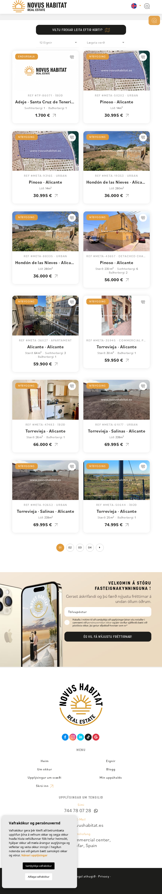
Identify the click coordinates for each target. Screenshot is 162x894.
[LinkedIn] (80, 737)
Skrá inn (42, 786)
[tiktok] (88, 737)
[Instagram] (72, 737)
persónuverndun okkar (99, 622)
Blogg (110, 769)
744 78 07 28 (77, 810)
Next (75, 72)
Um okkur (44, 769)
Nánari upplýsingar (34, 855)
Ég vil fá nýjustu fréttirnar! (108, 637)
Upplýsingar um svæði (44, 777)
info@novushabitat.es (81, 825)
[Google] (95, 737)
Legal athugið (85, 876)
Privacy (103, 876)
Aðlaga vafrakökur (38, 876)
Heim (45, 761)
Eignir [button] (110, 761)
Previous (16, 72)
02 (70, 547)
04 (90, 547)
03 (80, 547)
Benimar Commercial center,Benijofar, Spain (81, 842)
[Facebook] (65, 737)
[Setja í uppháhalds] (72, 57)
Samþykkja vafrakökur (38, 866)
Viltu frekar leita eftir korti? (78, 30)
